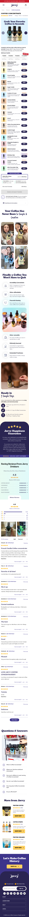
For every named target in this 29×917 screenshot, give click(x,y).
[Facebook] (8, 893)
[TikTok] (11, 893)
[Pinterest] (14, 893)
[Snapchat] (24, 893)
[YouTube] (21, 893)
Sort (15, 539)
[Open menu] (3, 5)
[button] (6, 15)
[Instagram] (4, 893)
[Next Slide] (27, 529)
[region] (14, 529)
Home (3, 10)
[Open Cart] (25, 5)
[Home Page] (14, 5)
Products (8, 10)
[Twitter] (18, 893)
